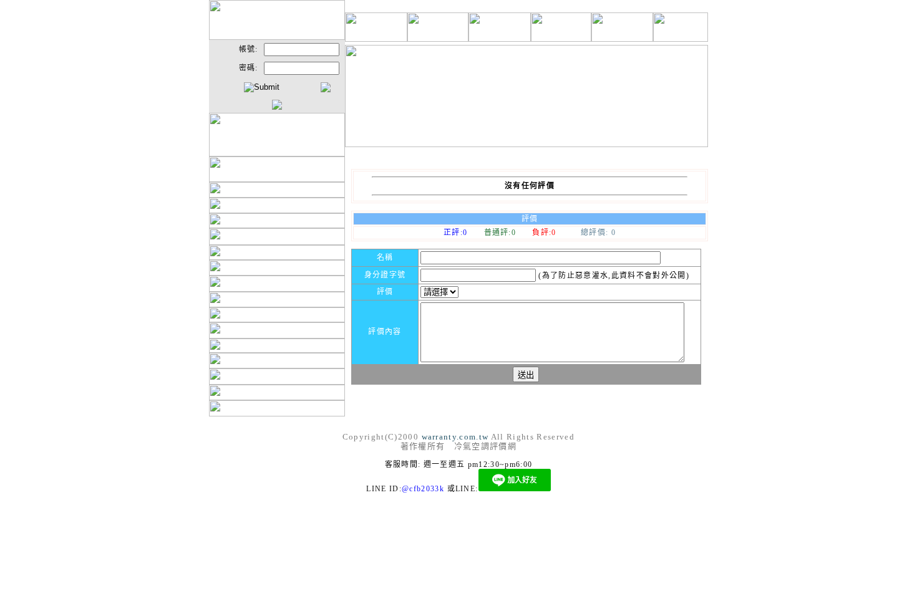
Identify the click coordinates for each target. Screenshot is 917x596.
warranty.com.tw (455, 436)
